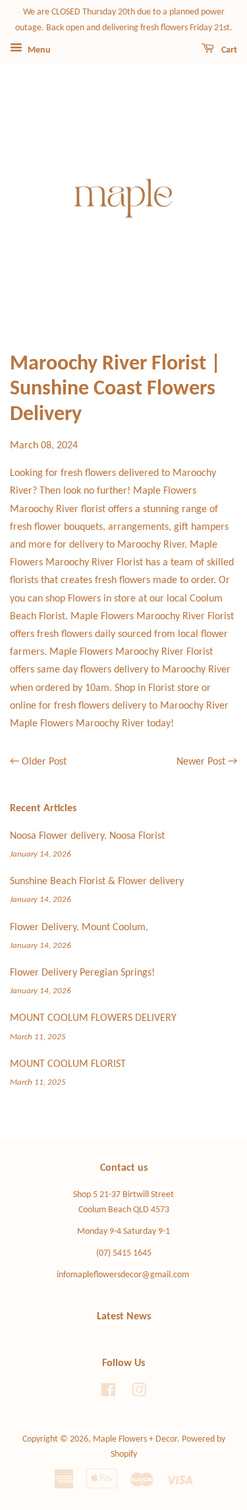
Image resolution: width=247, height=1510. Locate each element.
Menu (38, 50)
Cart (228, 50)
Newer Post (201, 762)
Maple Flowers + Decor (135, 1439)
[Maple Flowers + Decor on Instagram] (139, 1393)
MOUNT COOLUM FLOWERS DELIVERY (93, 1018)
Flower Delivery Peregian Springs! (82, 973)
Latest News (124, 1316)
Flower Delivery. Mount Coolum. (79, 927)
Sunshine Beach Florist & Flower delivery (97, 881)
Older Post (44, 762)
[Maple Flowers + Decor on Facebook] (108, 1393)
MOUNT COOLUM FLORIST (68, 1064)
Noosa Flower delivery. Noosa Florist (87, 836)
